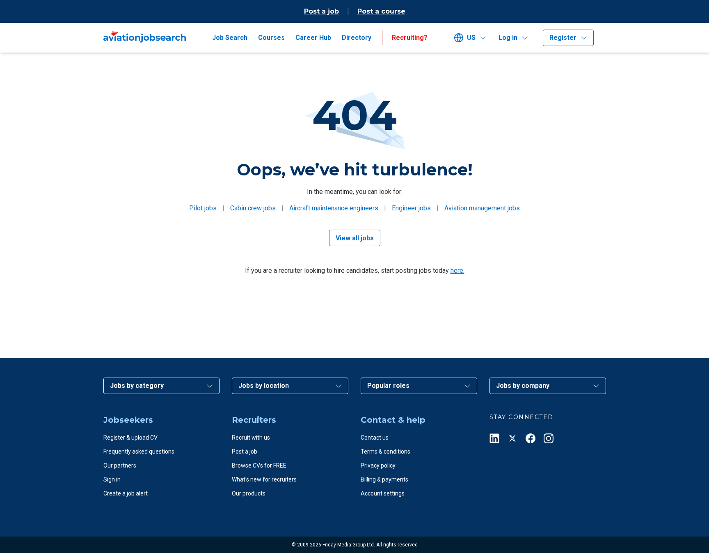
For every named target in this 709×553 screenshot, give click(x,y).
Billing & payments (384, 479)
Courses (271, 37)
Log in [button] (508, 37)
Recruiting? (410, 37)
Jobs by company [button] (522, 385)
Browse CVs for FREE (259, 465)
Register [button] (562, 37)
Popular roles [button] (388, 385)
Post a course (381, 11)
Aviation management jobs (482, 208)
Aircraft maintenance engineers (333, 208)
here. (457, 270)
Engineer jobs (411, 208)
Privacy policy (378, 465)
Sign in (112, 479)
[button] (473, 38)
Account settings (383, 493)
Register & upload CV (130, 437)
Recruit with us (251, 437)
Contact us (375, 437)
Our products (248, 493)
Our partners (119, 465)
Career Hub (313, 37)
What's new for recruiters (264, 479)
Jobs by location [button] (263, 385)
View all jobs (355, 238)
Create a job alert (125, 493)
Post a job (321, 11)
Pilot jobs (203, 208)
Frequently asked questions (138, 451)
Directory (356, 37)
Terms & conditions (385, 451)
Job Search (229, 37)
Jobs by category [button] (137, 385)
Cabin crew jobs (253, 208)
